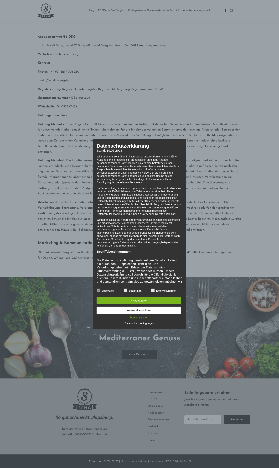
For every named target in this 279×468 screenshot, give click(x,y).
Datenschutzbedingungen (139, 323)
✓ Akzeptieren (138, 300)
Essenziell (108, 290)
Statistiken (135, 290)
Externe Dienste (166, 290)
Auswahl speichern (139, 310)
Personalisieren (139, 317)
